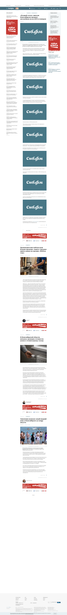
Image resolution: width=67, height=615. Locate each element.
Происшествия (18, 597)
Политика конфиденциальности (37, 610)
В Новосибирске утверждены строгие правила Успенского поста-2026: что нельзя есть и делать (11, 75)
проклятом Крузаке (35, 221)
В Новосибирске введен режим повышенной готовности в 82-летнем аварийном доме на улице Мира (11, 79)
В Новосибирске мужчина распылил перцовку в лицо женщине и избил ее (11, 91)
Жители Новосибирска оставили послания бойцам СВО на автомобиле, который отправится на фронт (12, 63)
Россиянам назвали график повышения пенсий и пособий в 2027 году (11, 71)
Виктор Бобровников (28, 402)
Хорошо (55, 613)
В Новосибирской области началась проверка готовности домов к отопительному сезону (11, 37)
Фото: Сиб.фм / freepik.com (23, 275)
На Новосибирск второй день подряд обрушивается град (11, 83)
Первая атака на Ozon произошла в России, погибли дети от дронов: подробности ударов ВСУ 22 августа (12, 52)
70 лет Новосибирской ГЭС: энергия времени (54, 5)
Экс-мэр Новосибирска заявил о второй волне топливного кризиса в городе (11, 44)
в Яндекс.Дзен (8, 608)
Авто (25, 597)
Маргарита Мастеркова (29, 480)
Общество (17, 598)
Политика (35, 598)
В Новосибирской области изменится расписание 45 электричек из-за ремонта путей (11, 133)
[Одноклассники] (26, 255)
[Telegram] (29, 255)
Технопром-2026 (8, 5)
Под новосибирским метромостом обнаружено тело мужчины (10, 59)
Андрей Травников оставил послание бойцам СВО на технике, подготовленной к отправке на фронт (12, 16)
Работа (44, 598)
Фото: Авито (21, 41)
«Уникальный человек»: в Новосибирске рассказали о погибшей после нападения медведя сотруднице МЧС (11, 110)
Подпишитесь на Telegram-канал (34, 42)
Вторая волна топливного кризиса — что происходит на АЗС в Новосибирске (11, 94)
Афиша (35, 597)
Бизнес (26, 598)
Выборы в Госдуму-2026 (18, 5)
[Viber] (28, 255)
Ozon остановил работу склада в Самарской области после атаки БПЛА (11, 106)
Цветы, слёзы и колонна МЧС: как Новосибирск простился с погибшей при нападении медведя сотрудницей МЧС (11, 102)
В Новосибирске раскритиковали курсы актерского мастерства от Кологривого (11, 56)
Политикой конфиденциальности (29, 613)
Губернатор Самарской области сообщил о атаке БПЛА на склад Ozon (12, 114)
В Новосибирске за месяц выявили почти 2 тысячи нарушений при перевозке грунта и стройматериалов (12, 122)
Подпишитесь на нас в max (43, 227)
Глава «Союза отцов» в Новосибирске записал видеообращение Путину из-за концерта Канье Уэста (11, 98)
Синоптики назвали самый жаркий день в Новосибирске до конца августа (11, 41)
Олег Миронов (28, 320)
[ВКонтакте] (25, 255)
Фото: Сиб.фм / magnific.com (23, 363)
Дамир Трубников (28, 230)
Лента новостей (9, 12)
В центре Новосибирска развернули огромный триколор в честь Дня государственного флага (11, 68)
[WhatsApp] (27, 255)
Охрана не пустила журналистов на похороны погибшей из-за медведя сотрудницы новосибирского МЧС (11, 48)
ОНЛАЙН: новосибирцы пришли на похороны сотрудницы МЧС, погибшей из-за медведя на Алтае (12, 118)
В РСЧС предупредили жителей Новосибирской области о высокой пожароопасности (11, 87)
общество (27, 416)
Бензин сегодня (27, 5)
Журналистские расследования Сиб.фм (39, 5)
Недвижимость (45, 597)
